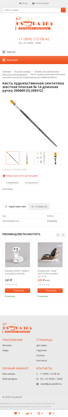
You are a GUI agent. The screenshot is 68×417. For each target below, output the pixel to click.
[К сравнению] (24, 296)
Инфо (5, 350)
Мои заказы (8, 373)
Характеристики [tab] (17, 206)
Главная (6, 71)
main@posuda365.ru (51, 383)
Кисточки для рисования (14, 74)
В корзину (19, 290)
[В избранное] (28, 296)
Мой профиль (9, 378)
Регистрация (42, 3)
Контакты (41, 360)
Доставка (41, 345)
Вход (24, 3)
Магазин (7, 345)
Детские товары (22, 71)
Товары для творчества (46, 71)
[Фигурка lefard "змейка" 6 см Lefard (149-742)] (17, 254)
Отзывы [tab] (41, 206)
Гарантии (41, 350)
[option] (13, 158)
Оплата (40, 355)
